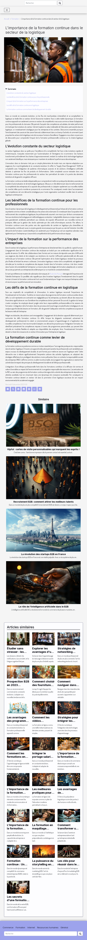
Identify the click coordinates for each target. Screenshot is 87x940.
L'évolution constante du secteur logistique (21, 93)
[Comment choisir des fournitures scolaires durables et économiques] (43, 672)
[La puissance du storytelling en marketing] (43, 851)
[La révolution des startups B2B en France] (43, 530)
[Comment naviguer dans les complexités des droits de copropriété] (69, 672)
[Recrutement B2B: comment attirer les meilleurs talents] (43, 477)
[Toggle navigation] (7, 10)
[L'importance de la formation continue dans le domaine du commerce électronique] (69, 743)
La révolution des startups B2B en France (43, 554)
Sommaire (12, 88)
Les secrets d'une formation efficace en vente (17, 902)
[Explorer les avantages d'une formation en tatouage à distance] (43, 638)
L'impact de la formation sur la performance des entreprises (27, 101)
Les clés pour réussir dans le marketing (67, 864)
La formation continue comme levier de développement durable (29, 109)
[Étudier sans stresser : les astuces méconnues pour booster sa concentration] (18, 638)
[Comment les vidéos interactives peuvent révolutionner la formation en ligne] (43, 708)
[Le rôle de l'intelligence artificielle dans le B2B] (43, 582)
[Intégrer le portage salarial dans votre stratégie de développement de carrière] (43, 743)
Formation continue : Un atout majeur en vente (17, 866)
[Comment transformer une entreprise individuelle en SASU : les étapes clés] (69, 815)
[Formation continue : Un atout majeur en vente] (18, 851)
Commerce (8, 927)
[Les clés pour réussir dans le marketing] (69, 851)
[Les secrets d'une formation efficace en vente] (18, 887)
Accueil (6, 19)
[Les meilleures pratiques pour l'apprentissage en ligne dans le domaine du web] (43, 779)
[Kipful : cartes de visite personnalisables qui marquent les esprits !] (43, 425)
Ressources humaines (47, 927)
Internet (31, 927)
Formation (15, 19)
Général (64, 927)
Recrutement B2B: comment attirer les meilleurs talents (43, 501)
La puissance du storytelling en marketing (42, 864)
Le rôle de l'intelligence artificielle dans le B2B (44, 606)
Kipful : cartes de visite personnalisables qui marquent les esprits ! (43, 449)
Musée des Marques (56, 274)
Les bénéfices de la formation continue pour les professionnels (28, 97)
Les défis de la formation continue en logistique (23, 105)
